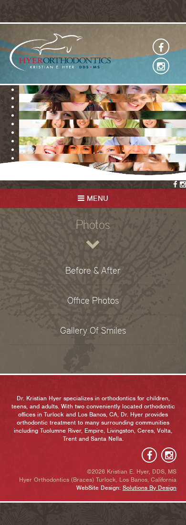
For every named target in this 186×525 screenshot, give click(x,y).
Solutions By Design (149, 488)
